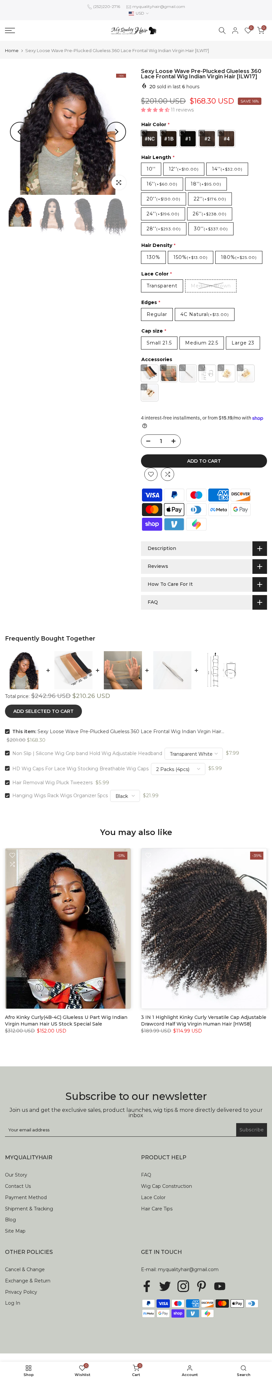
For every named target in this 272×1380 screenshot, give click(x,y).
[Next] (116, 132)
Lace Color (153, 1197)
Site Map (15, 1231)
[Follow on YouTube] (220, 1286)
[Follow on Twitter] (165, 1286)
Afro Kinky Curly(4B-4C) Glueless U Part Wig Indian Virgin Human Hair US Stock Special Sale (66, 1020)
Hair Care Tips (156, 1209)
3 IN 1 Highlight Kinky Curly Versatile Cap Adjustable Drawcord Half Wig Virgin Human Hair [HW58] (203, 1020)
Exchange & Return (27, 1281)
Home (12, 50)
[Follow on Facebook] (147, 1286)
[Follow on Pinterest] (201, 1286)
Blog (10, 1220)
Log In (12, 1303)
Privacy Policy (21, 1292)
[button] (156, 110)
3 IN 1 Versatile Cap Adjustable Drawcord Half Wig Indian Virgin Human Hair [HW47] (79, 1347)
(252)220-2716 (106, 6)
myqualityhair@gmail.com (158, 6)
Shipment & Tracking (29, 1209)
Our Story (16, 1175)
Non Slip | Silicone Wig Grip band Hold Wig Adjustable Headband (87, 753)
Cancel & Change (25, 1269)
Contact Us (18, 1186)
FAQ (146, 1175)
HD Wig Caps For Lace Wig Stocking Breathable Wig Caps (80, 768)
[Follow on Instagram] (183, 1286)
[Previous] (20, 132)
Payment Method (26, 1197)
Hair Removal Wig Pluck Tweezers (52, 783)
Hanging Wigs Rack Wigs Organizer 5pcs (60, 796)
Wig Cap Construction (166, 1186)
